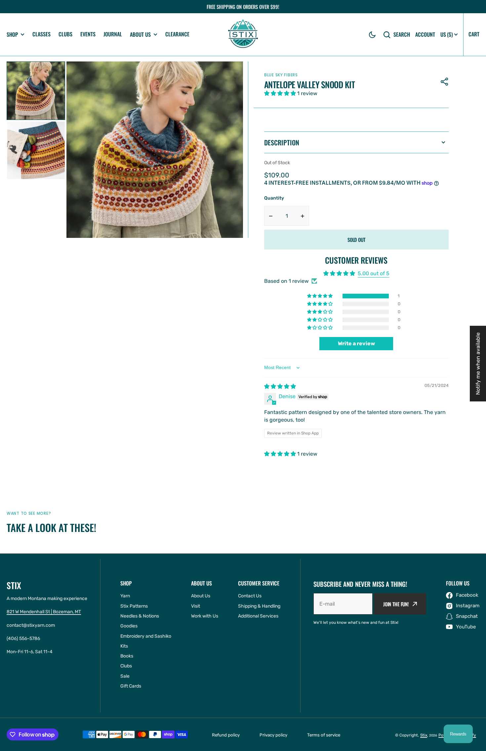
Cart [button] (473, 34)
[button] (372, 34)
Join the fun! (396, 604)
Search (401, 34)
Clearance (177, 34)
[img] (280, 386)
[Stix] (243, 34)
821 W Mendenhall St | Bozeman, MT (44, 612)
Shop (12, 34)
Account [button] (425, 34)
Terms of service (323, 734)
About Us (140, 34)
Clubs (65, 34)
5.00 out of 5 (373, 273)
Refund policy (226, 734)
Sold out (356, 239)
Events (88, 34)
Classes (41, 34)
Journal (112, 34)
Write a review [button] (356, 343)
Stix (423, 735)
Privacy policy (273, 734)
